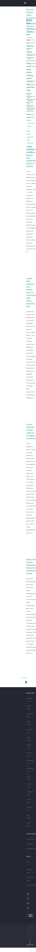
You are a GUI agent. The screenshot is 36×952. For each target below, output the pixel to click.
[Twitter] (28, 908)
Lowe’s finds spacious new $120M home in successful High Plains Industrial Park (31, 292)
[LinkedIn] (28, 894)
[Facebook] (28, 898)
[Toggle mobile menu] (25, 3)
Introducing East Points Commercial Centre (31, 120)
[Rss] (28, 903)
